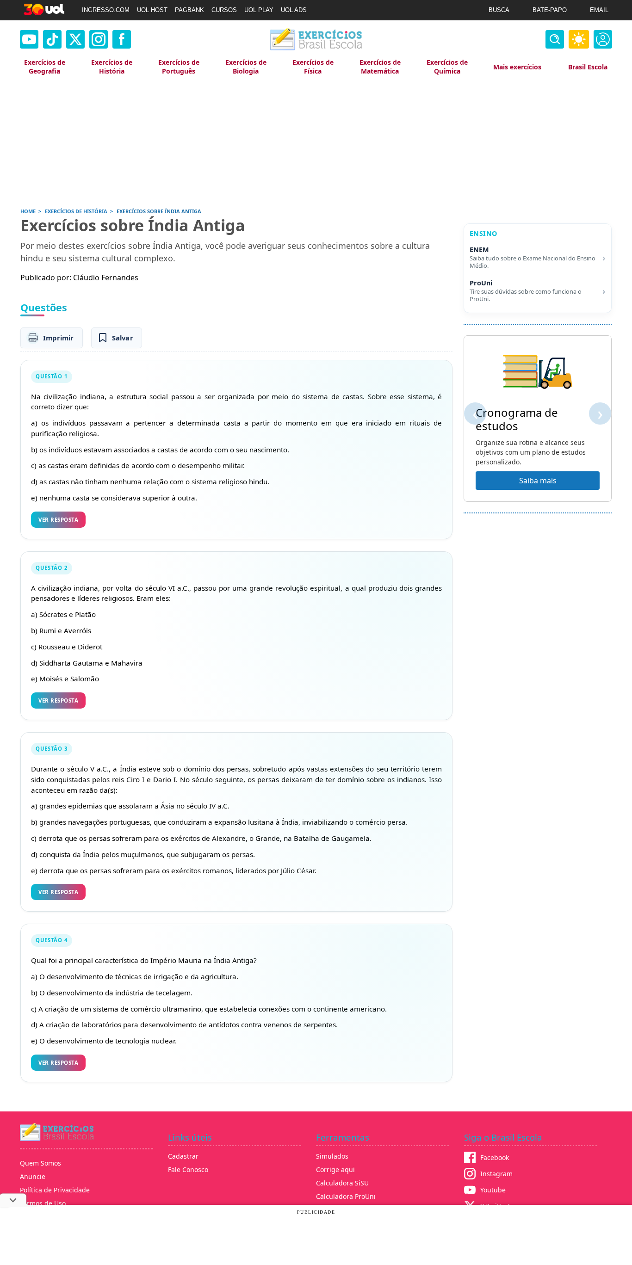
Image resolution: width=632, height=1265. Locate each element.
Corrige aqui (335, 1169)
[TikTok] (52, 39)
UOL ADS (294, 9)
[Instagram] (98, 39)
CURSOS (224, 9)
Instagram (496, 1173)
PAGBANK (189, 9)
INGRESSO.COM (106, 9)
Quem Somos (40, 1163)
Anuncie (32, 1176)
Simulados (332, 1156)
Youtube (493, 1189)
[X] (75, 39)
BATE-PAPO (550, 9)
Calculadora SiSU (342, 1183)
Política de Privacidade (55, 1189)
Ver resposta (58, 519)
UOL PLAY (258, 9)
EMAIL (599, 9)
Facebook (494, 1157)
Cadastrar (183, 1156)
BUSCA (499, 9)
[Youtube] (29, 39)
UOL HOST (152, 9)
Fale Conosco (188, 1169)
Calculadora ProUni (346, 1196)
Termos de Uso (43, 1203)
